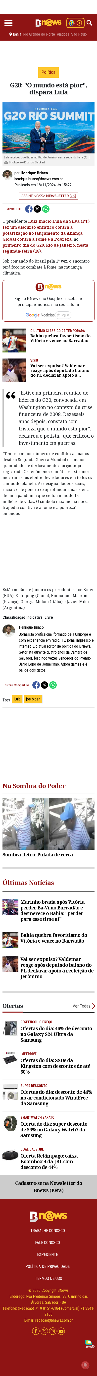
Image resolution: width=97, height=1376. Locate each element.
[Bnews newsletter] (48, 196)
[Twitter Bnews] (45, 1331)
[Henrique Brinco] (8, 175)
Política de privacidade (47, 1266)
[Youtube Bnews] (61, 1331)
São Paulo (79, 34)
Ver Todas (82, 1006)
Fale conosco (47, 1242)
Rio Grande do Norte (39, 34)
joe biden (33, 699)
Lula (17, 699)
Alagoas (63, 34)
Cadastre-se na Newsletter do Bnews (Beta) (48, 1187)
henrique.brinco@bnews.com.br (38, 179)
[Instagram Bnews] (53, 1331)
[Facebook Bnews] (36, 1331)
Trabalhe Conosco (47, 1230)
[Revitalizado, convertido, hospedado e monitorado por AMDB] (90, 1343)
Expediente (47, 1254)
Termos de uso (48, 1278)
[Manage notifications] (85, 1365)
